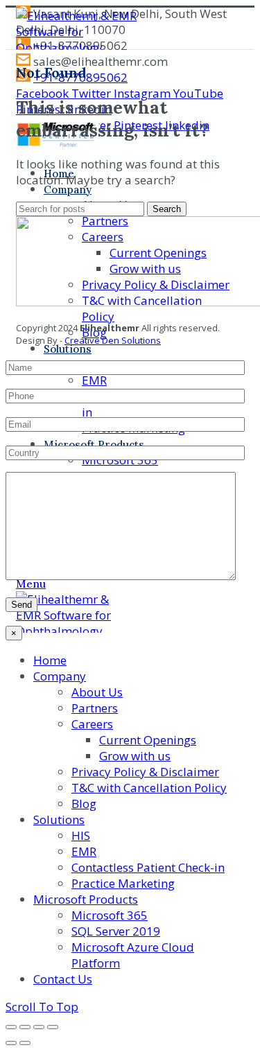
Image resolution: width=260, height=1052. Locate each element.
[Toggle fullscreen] (38, 1027)
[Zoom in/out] (52, 1027)
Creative (82, 340)
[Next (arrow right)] (25, 1043)
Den (109, 340)
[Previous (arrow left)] (11, 1043)
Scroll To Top (42, 1007)
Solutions (140, 340)
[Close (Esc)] (11, 1027)
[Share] (25, 1027)
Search (167, 209)
